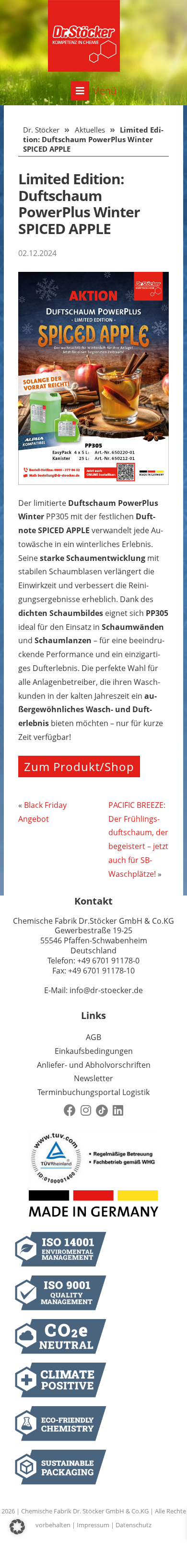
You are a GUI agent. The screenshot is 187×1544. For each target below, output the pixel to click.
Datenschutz (134, 1525)
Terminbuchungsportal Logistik (93, 1092)
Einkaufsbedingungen (94, 1051)
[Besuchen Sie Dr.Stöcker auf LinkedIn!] (118, 1110)
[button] (17, 1527)
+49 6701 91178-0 (108, 960)
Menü (103, 90)
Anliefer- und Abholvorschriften (94, 1065)
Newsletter (93, 1078)
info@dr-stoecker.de (106, 990)
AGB (93, 1037)
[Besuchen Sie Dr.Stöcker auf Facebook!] (70, 1110)
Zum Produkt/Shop (79, 766)
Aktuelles (90, 129)
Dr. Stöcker (41, 129)
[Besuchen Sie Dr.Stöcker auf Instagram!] (86, 1110)
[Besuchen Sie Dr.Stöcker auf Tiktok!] (102, 1111)
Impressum (93, 1525)
